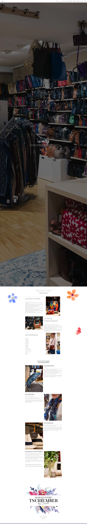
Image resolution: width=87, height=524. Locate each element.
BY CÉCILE (81, 1)
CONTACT (85, 1)
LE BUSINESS (70, 1)
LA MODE (60, 1)
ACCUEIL (57, 1)
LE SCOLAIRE (74, 1)
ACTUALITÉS (78, 1)
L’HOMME (67, 1)
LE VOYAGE (63, 1)
